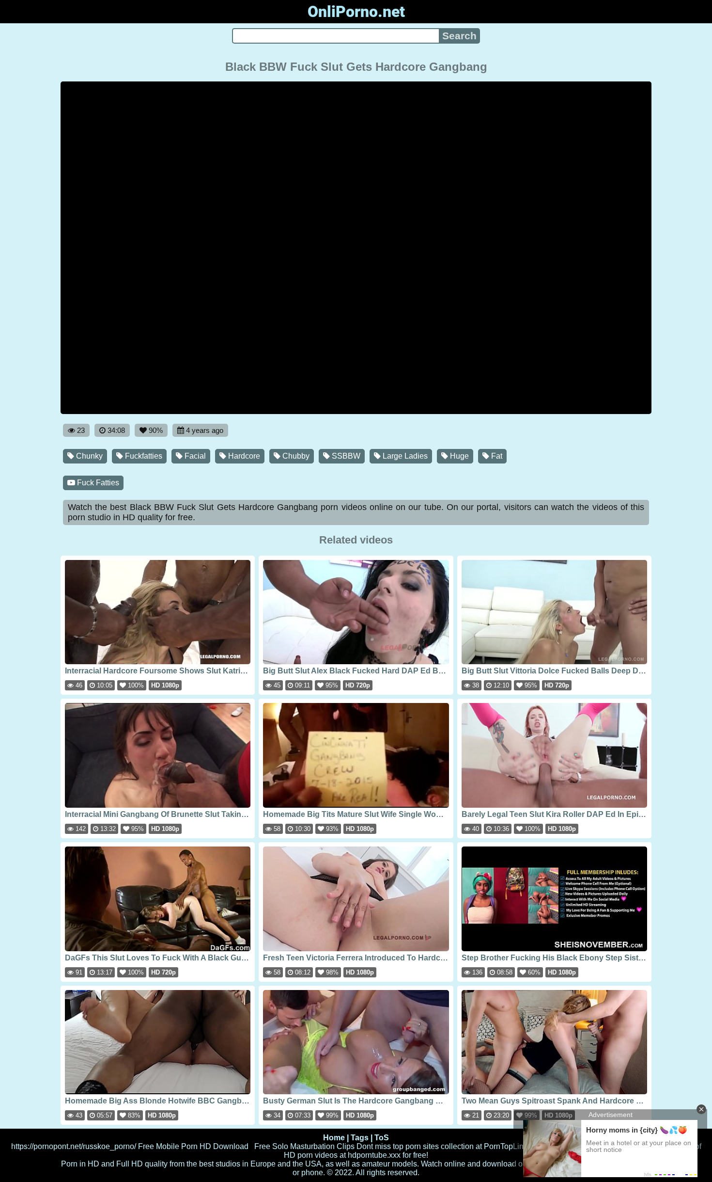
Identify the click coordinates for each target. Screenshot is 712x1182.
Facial (194, 456)
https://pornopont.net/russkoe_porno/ (73, 1146)
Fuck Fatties (97, 483)
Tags (360, 1138)
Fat (495, 456)
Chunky (88, 456)
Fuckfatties (142, 456)
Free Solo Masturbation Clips (304, 1146)
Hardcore (243, 456)
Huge (458, 456)
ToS (381, 1138)
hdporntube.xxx (374, 1155)
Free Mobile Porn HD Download (193, 1146)
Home (334, 1138)
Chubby (295, 456)
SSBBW (345, 456)
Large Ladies (404, 456)
